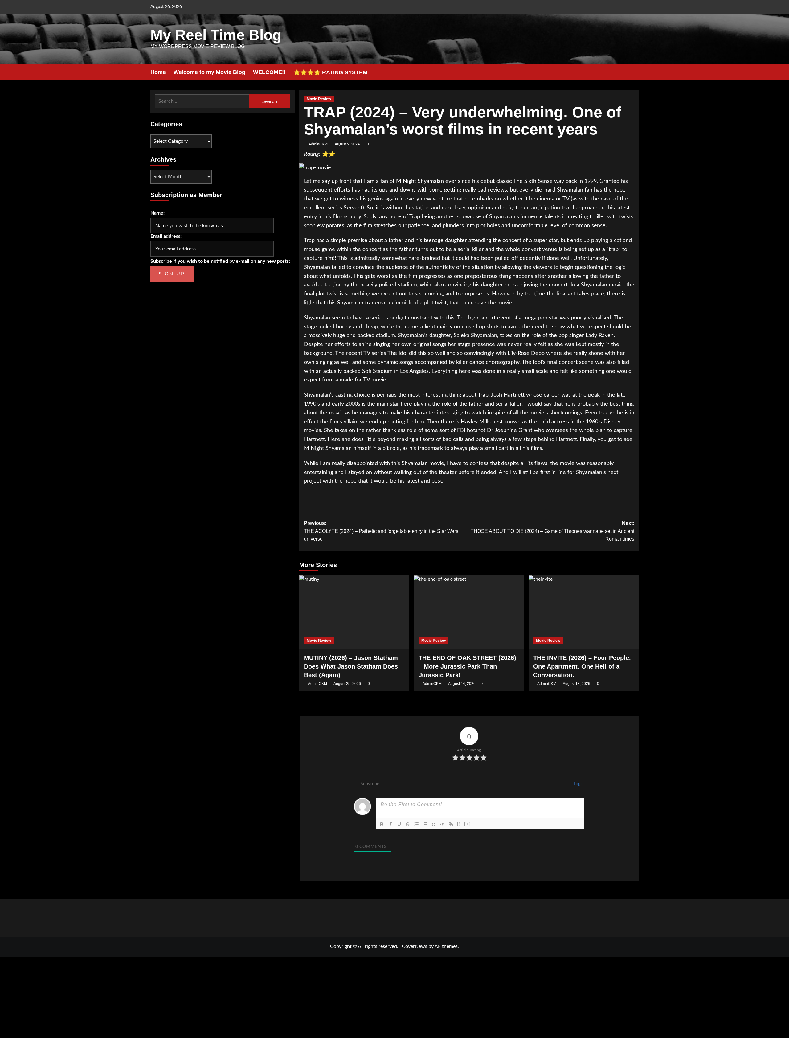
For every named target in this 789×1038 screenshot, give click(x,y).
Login (578, 784)
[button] (635, 72)
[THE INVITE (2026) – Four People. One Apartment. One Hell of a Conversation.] (584, 612)
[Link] (451, 824)
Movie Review (319, 99)
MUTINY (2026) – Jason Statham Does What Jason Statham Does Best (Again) (351, 666)
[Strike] (407, 824)
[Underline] (399, 824)
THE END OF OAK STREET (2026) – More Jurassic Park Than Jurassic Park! (467, 666)
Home (158, 72)
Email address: (166, 236)
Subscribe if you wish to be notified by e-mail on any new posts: (220, 261)
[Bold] (382, 824)
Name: (157, 213)
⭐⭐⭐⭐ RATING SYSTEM (330, 72)
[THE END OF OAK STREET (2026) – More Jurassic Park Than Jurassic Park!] (469, 612)
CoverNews (414, 946)
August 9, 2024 (347, 144)
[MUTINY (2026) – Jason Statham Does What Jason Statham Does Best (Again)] (354, 612)
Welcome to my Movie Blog (209, 72)
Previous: (381, 531)
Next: (552, 531)
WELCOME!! (269, 72)
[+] (467, 824)
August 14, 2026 (462, 684)
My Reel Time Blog (215, 35)
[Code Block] (442, 824)
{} (459, 824)
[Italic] (390, 824)
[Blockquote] (433, 824)
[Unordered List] (425, 824)
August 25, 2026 (347, 684)
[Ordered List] (416, 824)
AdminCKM (318, 144)
